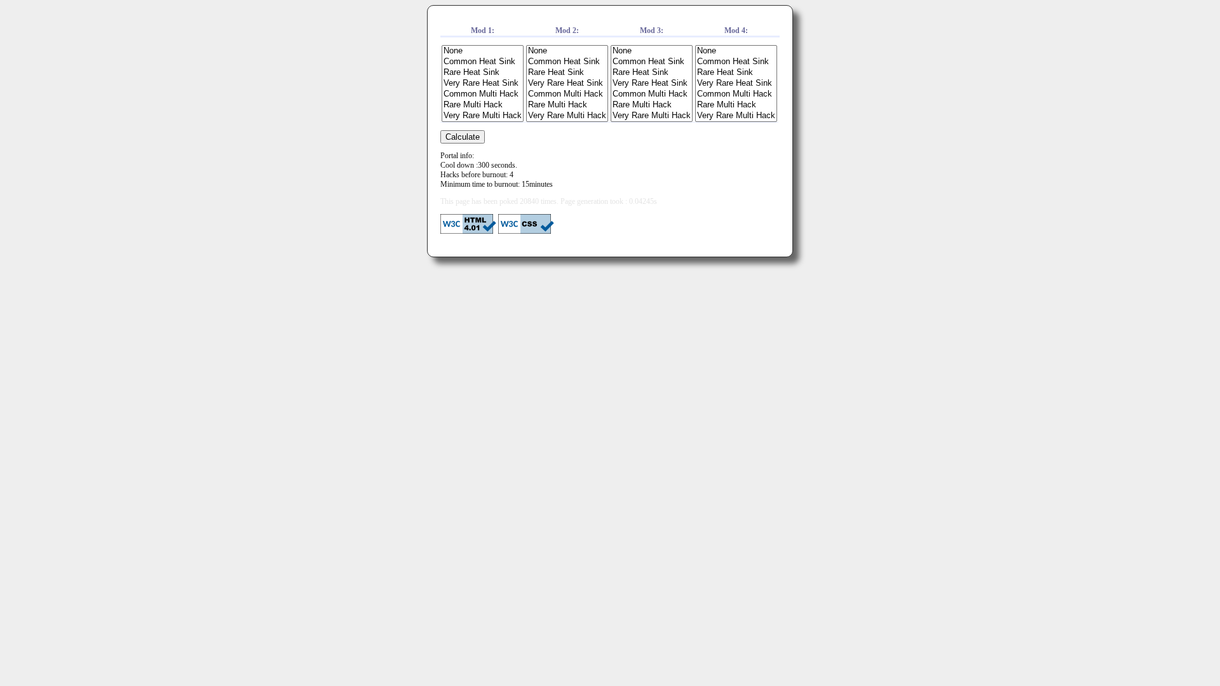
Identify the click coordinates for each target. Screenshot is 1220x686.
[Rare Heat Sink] (482, 72)
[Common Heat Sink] (482, 62)
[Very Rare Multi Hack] (482, 116)
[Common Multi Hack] (482, 94)
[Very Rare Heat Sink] (482, 83)
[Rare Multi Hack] (482, 105)
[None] (482, 51)
